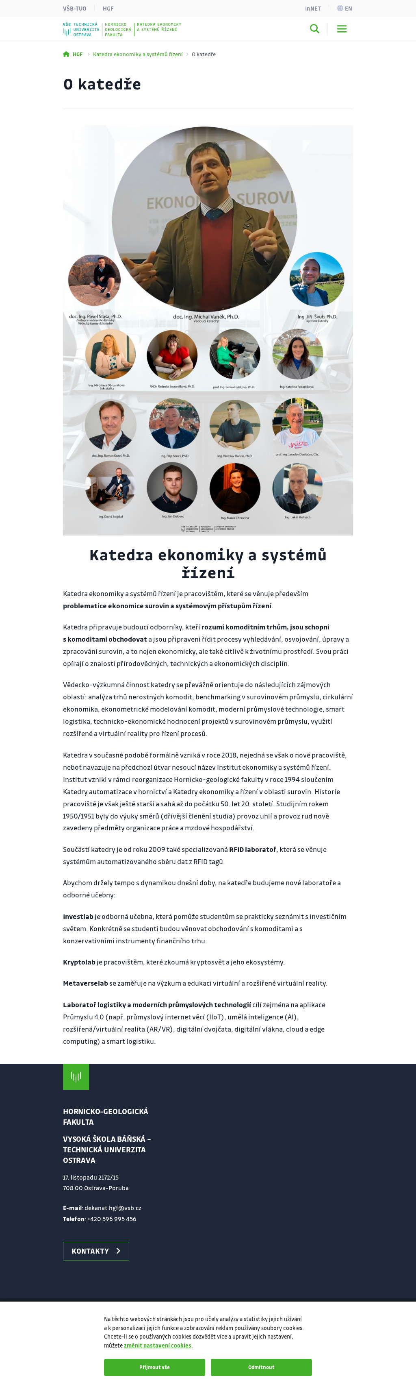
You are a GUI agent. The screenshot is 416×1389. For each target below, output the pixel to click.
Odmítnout (261, 1367)
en (348, 8)
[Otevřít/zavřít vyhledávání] (315, 30)
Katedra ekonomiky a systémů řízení (138, 53)
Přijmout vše (154, 1367)
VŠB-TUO (75, 8)
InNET (313, 8)
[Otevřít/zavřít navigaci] (342, 29)
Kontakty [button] (90, 1250)
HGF (108, 8)
